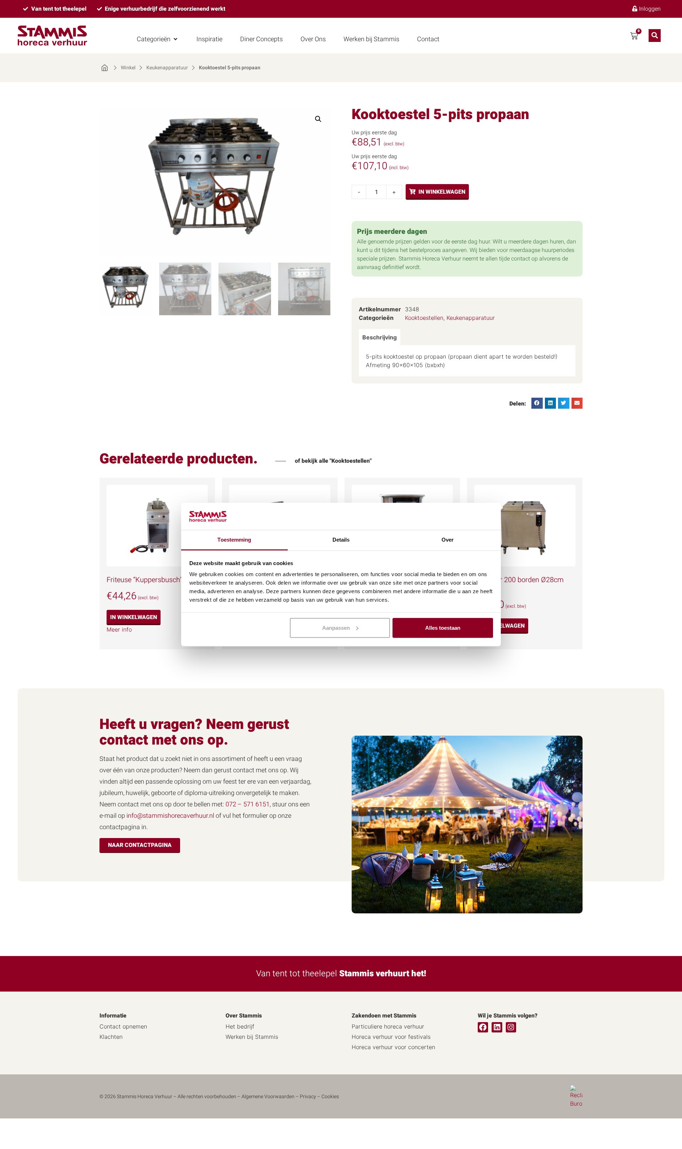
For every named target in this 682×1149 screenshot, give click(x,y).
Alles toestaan (442, 628)
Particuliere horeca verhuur (388, 1026)
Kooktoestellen (424, 317)
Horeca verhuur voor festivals (391, 1036)
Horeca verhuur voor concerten (393, 1047)
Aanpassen (336, 628)
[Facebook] (483, 1027)
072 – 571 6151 (248, 804)
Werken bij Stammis (252, 1036)
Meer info (119, 629)
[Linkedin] (497, 1027)
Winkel (128, 67)
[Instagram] (511, 1027)
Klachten (111, 1036)
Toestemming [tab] (234, 540)
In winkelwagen (441, 192)
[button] (158, 39)
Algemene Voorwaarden (268, 1096)
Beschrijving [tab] (379, 337)
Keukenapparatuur (167, 67)
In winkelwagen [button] (133, 617)
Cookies (330, 1096)
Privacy (308, 1096)
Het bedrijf (240, 1026)
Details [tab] (341, 540)
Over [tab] (448, 540)
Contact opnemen (123, 1026)
